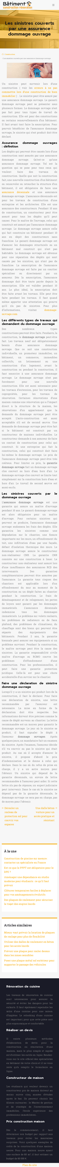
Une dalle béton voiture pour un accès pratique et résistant (44, 814)
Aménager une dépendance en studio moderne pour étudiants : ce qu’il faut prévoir (26, 881)
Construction (10, 54)
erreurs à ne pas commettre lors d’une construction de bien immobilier (29, 92)
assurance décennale (15, 192)
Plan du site (29, 1165)
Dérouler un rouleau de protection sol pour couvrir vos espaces (16, 816)
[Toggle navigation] (53, 5)
